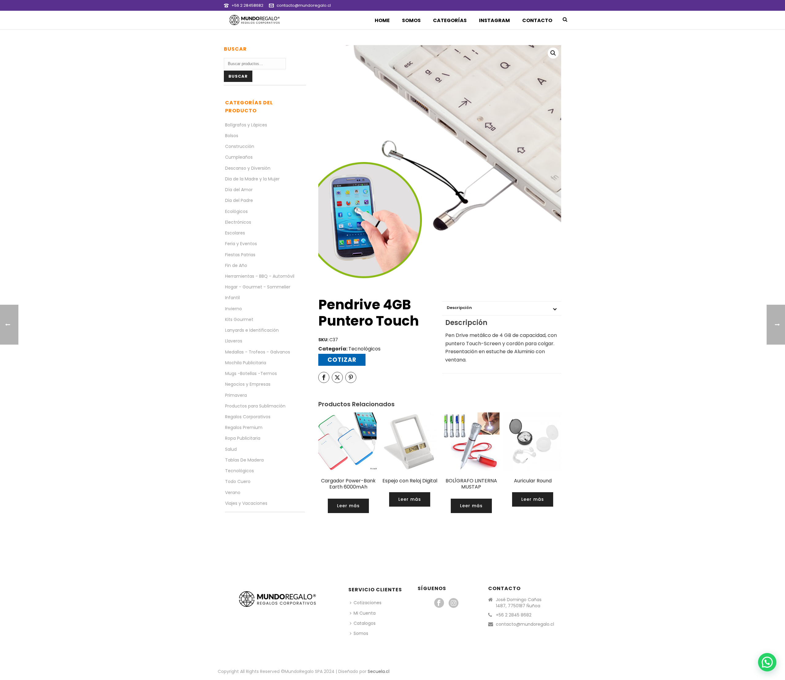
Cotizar (341, 360)
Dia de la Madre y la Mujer (252, 179)
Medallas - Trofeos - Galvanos (257, 352)
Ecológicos (236, 211)
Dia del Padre (239, 200)
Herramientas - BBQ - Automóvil (259, 276)
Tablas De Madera (244, 460)
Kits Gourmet (239, 319)
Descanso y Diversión (247, 168)
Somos (411, 20)
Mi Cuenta (365, 613)
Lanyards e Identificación (252, 330)
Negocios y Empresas (247, 384)
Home (382, 20)
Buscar (238, 76)
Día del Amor (239, 190)
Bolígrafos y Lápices (246, 125)
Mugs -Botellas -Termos (251, 373)
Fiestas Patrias (240, 255)
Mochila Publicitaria (245, 363)
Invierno (233, 309)
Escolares (235, 233)
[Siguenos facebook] (439, 603)
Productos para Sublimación (255, 406)
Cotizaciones (367, 603)
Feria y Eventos (241, 244)
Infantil (232, 298)
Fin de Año (236, 265)
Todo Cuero (238, 481)
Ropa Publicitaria (242, 438)
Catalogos (365, 623)
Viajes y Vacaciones (246, 503)
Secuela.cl (378, 671)
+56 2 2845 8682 (513, 615)
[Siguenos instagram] (453, 603)
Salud (231, 449)
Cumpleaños (239, 157)
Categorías (450, 20)
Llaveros (233, 341)
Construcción (239, 146)
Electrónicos (238, 222)
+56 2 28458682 (247, 5)
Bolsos (231, 136)
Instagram (494, 20)
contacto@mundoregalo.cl (304, 5)
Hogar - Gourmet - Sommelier (257, 287)
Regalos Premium (243, 427)
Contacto (537, 20)
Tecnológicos (364, 348)
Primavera (236, 395)
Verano (232, 492)
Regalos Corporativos (247, 417)
